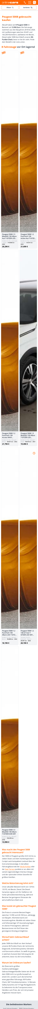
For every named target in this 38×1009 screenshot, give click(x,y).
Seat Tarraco (10, 869)
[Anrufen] (24, 2)
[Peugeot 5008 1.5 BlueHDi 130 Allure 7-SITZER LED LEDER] (28, 340)
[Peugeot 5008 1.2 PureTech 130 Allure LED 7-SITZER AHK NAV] (9, 538)
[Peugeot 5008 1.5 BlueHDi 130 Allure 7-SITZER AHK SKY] (9, 737)
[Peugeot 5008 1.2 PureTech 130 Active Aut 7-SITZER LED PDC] (28, 141)
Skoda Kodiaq (25, 866)
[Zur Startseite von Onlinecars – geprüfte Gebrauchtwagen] (10, 2)
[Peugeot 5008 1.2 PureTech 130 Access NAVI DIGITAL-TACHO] (9, 340)
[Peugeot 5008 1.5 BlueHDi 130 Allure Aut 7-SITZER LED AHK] (9, 141)
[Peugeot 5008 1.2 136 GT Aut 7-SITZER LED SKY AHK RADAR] (28, 538)
